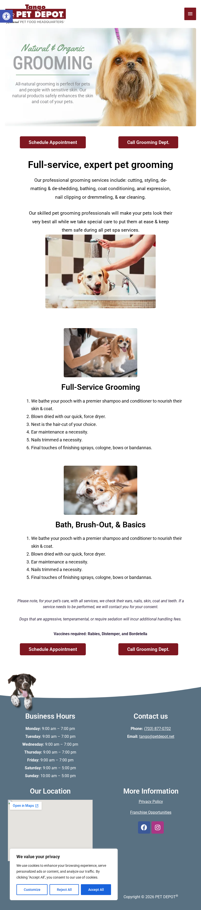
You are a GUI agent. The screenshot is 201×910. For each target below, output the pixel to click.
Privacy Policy (151, 801)
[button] (6, 16)
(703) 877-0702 (157, 728)
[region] (64, 874)
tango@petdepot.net (156, 736)
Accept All (96, 890)
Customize (32, 890)
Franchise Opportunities (150, 812)
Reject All (64, 890)
